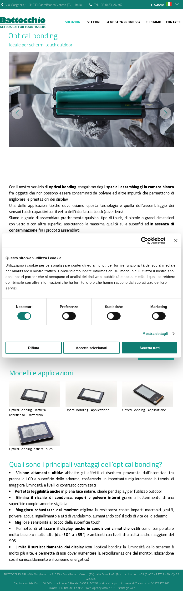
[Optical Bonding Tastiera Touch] (34, 444)
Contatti (173, 21)
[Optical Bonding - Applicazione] (91, 405)
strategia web (126, 588)
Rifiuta (33, 348)
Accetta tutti (149, 348)
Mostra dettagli (155, 333)
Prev (17, 113)
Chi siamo (153, 21)
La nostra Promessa (123, 21)
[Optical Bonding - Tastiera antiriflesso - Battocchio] (34, 405)
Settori (93, 21)
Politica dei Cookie (71, 588)
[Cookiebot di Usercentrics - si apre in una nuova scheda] (144, 240)
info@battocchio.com (124, 574)
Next (165, 113)
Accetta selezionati (91, 348)
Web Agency (94, 588)
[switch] (69, 316)
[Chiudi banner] (176, 240)
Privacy (52, 588)
